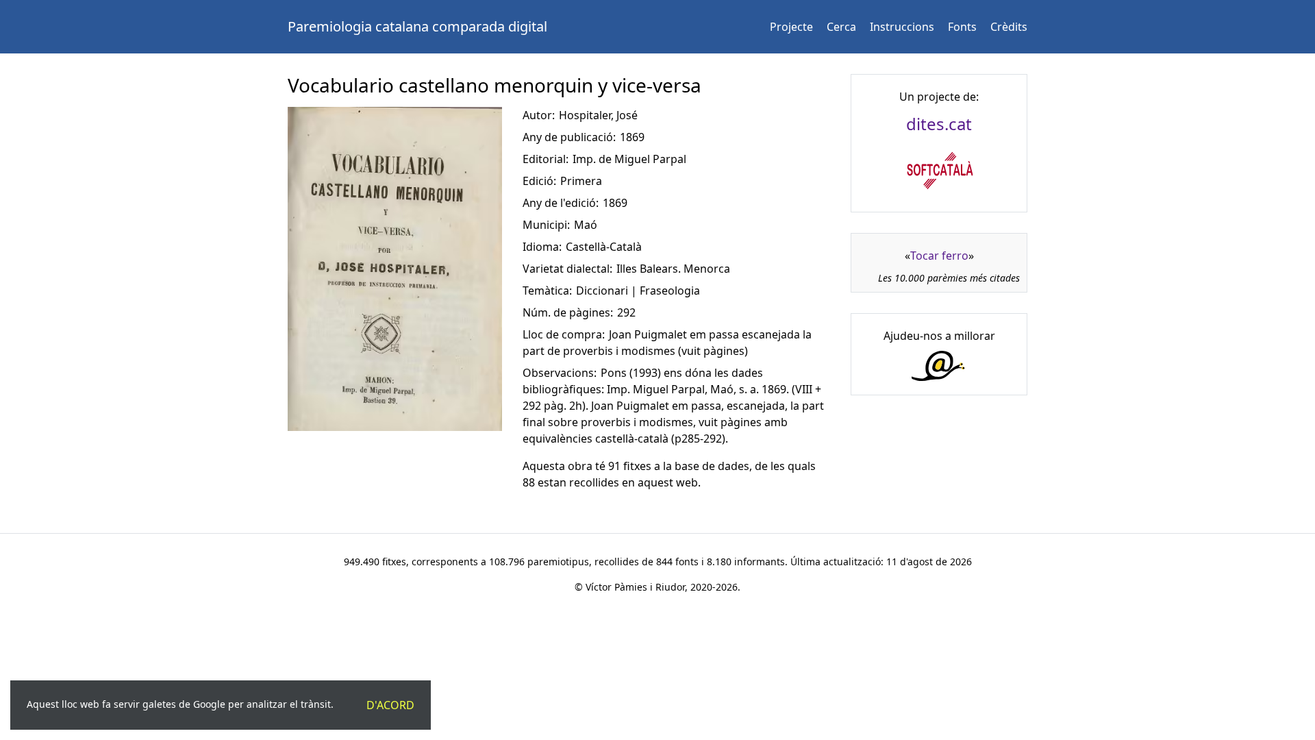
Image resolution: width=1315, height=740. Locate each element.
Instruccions (902, 26)
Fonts (962, 26)
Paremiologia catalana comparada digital (417, 26)
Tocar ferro (939, 255)
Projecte (791, 26)
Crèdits (1008, 26)
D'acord (390, 705)
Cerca (841, 26)
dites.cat (939, 123)
